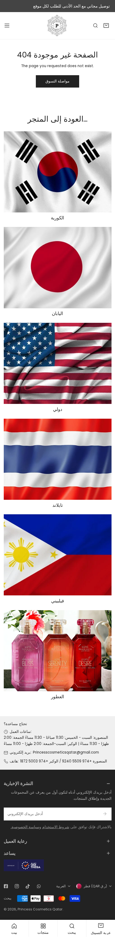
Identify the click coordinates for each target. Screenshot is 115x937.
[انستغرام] (16, 886)
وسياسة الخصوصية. (26, 827)
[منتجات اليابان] (58, 267)
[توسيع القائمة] (7, 25)
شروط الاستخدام (55, 827)
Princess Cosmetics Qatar (40, 909)
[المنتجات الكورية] (58, 171)
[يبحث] (95, 25)
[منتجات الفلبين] (58, 554)
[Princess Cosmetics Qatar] (57, 25)
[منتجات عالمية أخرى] (58, 363)
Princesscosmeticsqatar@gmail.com (66, 752)
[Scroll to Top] (106, 909)
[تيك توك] (27, 886)
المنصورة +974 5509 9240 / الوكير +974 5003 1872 (63, 761)
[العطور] (58, 650)
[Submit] (105, 814)
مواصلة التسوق (57, 81)
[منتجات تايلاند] (58, 459)
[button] (106, 25)
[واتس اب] (38, 886)
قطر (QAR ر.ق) (95, 886)
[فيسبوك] (5, 886)
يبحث (7, 898)
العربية (61, 886)
